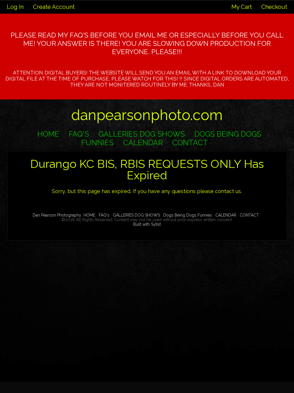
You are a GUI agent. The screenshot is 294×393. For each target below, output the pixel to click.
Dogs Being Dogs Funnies (187, 215)
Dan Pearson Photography (57, 215)
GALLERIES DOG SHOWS (141, 134)
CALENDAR (143, 142)
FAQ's (79, 134)
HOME (48, 134)
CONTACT (190, 142)
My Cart (242, 6)
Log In (15, 6)
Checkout (274, 6)
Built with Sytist (147, 224)
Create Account (54, 6)
